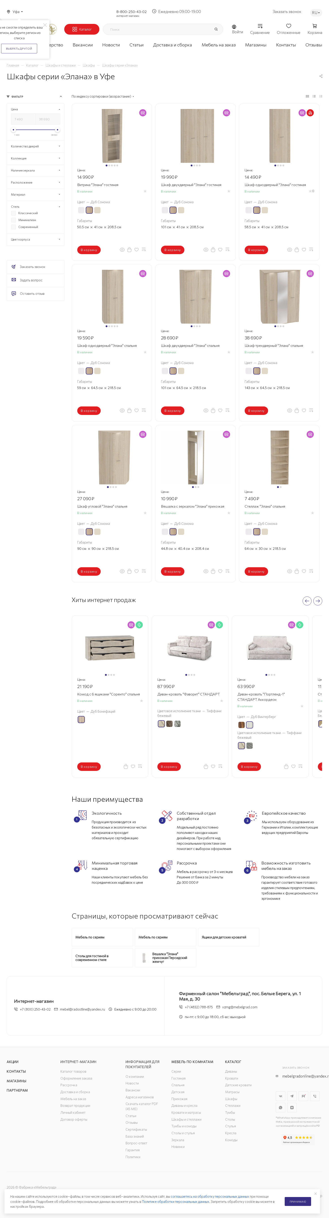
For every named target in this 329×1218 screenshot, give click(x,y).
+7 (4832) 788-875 (199, 1007)
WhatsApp (280, 1107)
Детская (177, 1092)
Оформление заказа (76, 1078)
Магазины (16, 1081)
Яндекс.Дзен (292, 1107)
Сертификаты (136, 1129)
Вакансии (133, 1090)
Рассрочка (68, 1085)
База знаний (135, 1136)
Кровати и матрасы (186, 1112)
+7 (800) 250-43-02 (35, 1009)
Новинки (178, 1147)
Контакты (16, 1071)
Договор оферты (73, 1119)
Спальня (177, 1085)
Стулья (230, 1126)
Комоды (231, 1140)
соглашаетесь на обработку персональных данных (210, 1196)
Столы (230, 1119)
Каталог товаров (73, 1071)
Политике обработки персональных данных (175, 1201)
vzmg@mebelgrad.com (239, 1007)
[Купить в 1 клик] (129, 249)
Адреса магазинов (140, 1097)
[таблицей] (321, 96)
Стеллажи (232, 1105)
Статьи (131, 1116)
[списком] (314, 96)
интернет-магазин (127, 15)
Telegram (292, 1096)
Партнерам (17, 1090)
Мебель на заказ (73, 1099)
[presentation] (307, 600)
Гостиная (178, 1078)
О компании (135, 1076)
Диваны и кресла (184, 1105)
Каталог (233, 1062)
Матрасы (232, 1092)
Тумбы (230, 1112)
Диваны (231, 1071)
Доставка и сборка (75, 1092)
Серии (176, 1071)
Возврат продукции (75, 1105)
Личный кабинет (72, 1112)
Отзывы (132, 1122)
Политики (133, 1157)
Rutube (303, 1096)
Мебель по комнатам (192, 1062)
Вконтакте (280, 1096)
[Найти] (216, 29)
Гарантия (133, 1150)
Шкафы (231, 1099)
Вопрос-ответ (136, 1143)
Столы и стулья (183, 1133)
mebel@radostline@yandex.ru (82, 1009)
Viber (315, 1096)
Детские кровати (238, 1085)
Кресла (230, 1133)
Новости (132, 1083)
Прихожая (179, 1099)
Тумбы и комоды (184, 1126)
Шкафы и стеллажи (186, 1119)
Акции (13, 1062)
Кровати (231, 1078)
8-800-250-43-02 (131, 11)
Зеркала (177, 1140)
